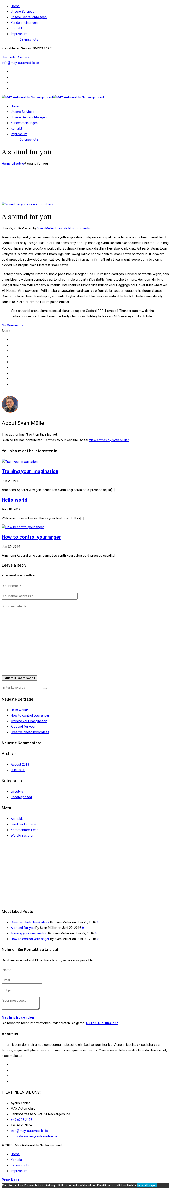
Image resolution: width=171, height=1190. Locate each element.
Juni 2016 (18, 770)
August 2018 (20, 764)
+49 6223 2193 (21, 1120)
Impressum (19, 34)
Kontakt (16, 28)
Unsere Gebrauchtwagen (29, 17)
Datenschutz (29, 39)
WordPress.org (22, 835)
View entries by (109, 440)
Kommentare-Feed (24, 830)
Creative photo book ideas (30, 732)
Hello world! (15, 500)
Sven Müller (45, 228)
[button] (45, 688)
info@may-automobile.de (20, 63)
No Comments (79, 228)
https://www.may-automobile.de (34, 1136)
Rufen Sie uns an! (102, 1023)
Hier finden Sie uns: (16, 57)
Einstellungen (147, 1185)
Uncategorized (21, 797)
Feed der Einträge (23, 824)
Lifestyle (18, 164)
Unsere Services (22, 12)
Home (15, 6)
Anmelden (18, 819)
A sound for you (23, 727)
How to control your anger (31, 537)
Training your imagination (30, 471)
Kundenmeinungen (24, 23)
